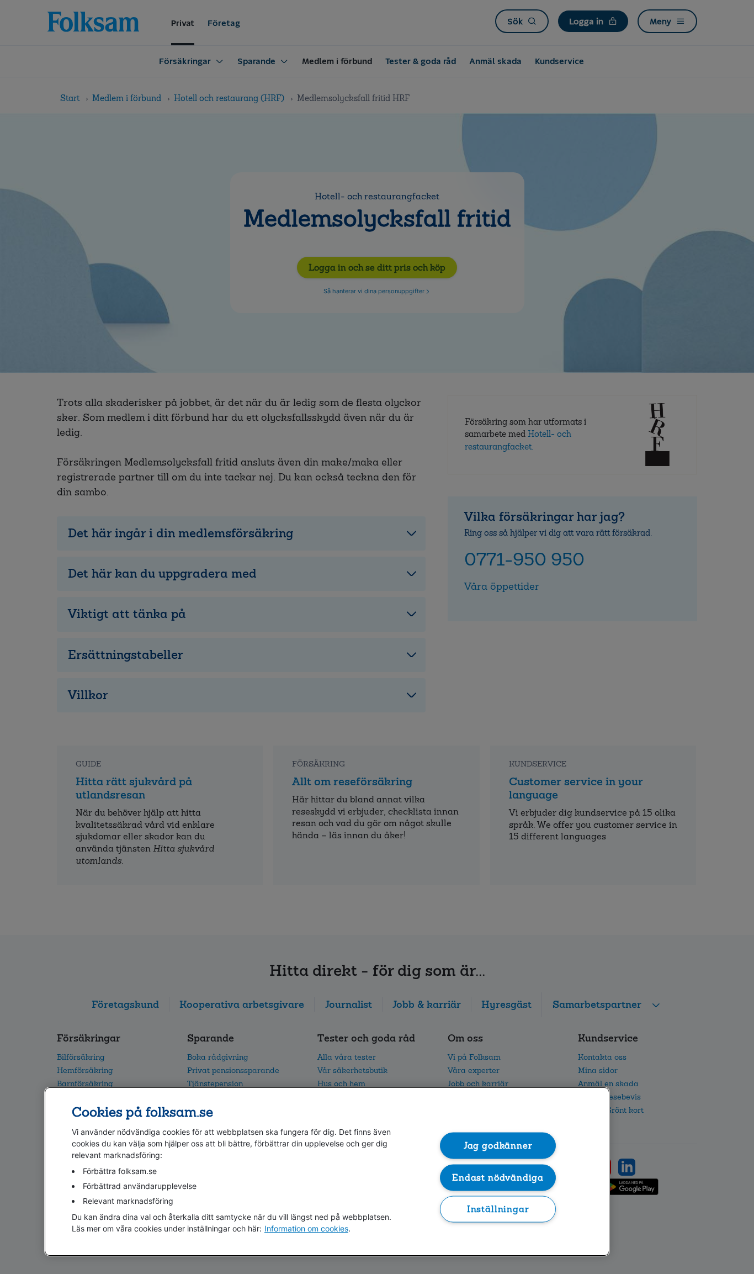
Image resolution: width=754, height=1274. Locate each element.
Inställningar (498, 1209)
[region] (327, 1171)
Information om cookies (306, 1228)
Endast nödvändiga (498, 1177)
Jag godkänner (498, 1145)
